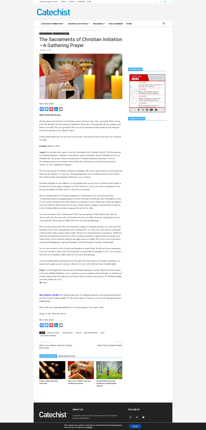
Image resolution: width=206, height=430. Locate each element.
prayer (102, 333)
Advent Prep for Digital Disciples (109, 345)
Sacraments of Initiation (48, 335)
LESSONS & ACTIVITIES (78, 23)
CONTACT (72, 2)
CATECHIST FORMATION (51, 23)
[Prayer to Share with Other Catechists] (52, 370)
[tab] (138, 77)
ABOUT (63, 2)
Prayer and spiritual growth (60, 33)
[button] (164, 23)
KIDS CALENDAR (116, 23)
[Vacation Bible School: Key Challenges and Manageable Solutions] (109, 370)
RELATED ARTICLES (48, 356)
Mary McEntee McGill (91, 333)
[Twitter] (165, 1)
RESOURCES (98, 23)
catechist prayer (67, 333)
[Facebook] (157, 1)
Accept (135, 426)
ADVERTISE (81, 2)
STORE (89, 2)
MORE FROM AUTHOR (67, 356)
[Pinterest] (161, 1)
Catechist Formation (52, 30)
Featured (78, 333)
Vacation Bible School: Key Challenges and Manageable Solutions (106, 383)
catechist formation (53, 333)
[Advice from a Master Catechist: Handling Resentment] (81, 370)
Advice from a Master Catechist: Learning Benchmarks (55, 346)
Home (41, 30)
